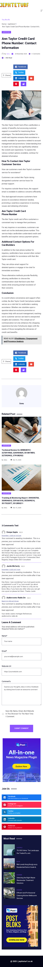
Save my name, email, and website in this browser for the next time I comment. (20, 714)
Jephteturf (12, 24)
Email (4, 651)
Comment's (6, 681)
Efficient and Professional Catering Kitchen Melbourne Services (27, 895)
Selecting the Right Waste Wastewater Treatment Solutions (26, 880)
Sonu (8, 54)
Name (4, 636)
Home (4, 24)
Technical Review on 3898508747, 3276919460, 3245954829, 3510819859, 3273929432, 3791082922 (18, 453)
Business (19, 875)
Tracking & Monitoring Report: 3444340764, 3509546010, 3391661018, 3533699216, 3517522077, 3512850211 (20, 500)
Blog (18, 861)
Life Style (19, 847)
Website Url (6, 666)
